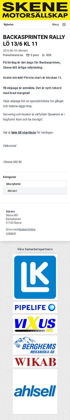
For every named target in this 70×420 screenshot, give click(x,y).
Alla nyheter (13, 183)
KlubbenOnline (26, 229)
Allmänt (12, 190)
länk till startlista (23, 132)
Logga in (11, 233)
